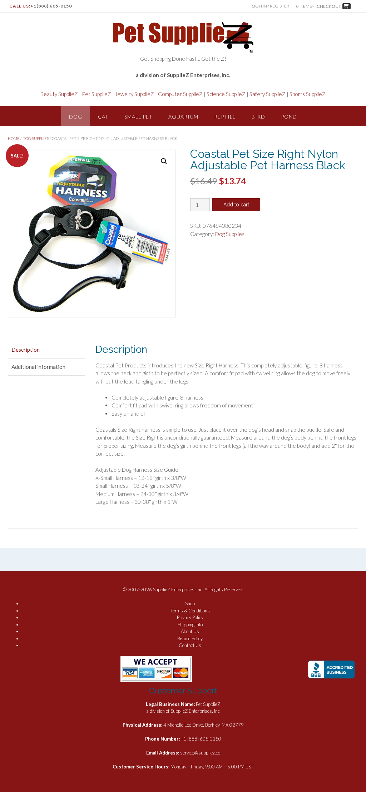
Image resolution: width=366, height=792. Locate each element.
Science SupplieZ (226, 94)
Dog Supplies (36, 138)
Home (14, 138)
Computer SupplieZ (180, 94)
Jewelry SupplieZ (134, 94)
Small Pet (138, 117)
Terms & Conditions (190, 610)
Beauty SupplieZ (59, 94)
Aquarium (183, 117)
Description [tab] (25, 349)
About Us (190, 631)
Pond (289, 117)
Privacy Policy (190, 617)
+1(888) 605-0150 (51, 6)
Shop (190, 603)
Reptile (225, 117)
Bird (258, 117)
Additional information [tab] (38, 367)
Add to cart (236, 204)
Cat (103, 117)
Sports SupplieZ (308, 94)
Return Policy (190, 638)
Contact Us (190, 645)
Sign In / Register (270, 6)
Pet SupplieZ (96, 94)
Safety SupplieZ (267, 94)
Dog (75, 117)
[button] (164, 161)
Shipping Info (190, 624)
